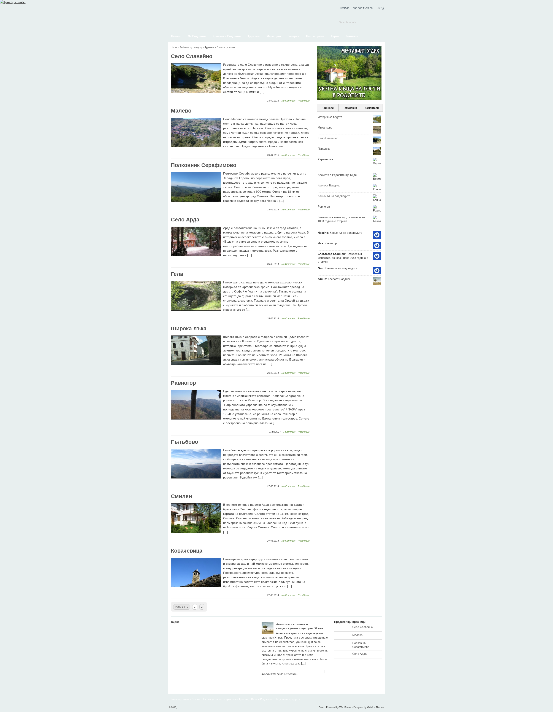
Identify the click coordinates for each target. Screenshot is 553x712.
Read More (304, 100)
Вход (381, 8)
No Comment (288, 100)
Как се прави (315, 36)
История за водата (330, 117)
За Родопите (197, 36)
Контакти (352, 36)
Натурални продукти (287, 699)
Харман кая (325, 159)
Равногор (183, 383)
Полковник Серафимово (203, 165)
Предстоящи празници (349, 621)
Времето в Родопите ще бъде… (338, 174)
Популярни (350, 108)
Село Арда (185, 219)
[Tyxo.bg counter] (12, 2)
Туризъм (254, 36)
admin (280, 674)
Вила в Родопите (261, 699)
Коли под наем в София (185, 699)
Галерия (293, 36)
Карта (335, 36)
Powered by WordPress (338, 707)
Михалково (325, 127)
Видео (175, 621)
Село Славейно (191, 56)
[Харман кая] (213, 677)
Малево (181, 111)
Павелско (324, 148)
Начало (345, 8)
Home (174, 47)
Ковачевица (186, 551)
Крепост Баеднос (329, 185)
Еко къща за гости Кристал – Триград (225, 699)
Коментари (372, 108)
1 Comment (289, 432)
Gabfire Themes (375, 707)
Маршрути (274, 36)
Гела (177, 274)
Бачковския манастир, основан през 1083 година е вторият (343, 257)
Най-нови (328, 108)
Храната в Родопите (227, 36)
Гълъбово (184, 442)
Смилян (181, 496)
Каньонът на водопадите (334, 196)
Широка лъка (189, 328)
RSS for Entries (363, 8)
